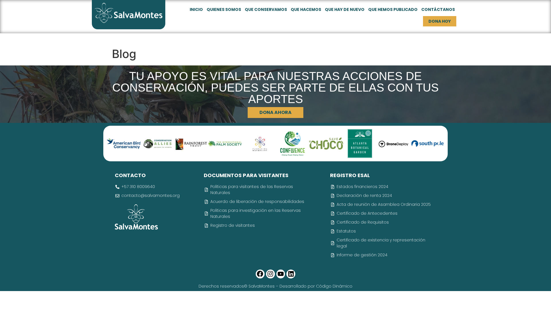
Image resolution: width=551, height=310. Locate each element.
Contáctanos (438, 9)
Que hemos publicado (393, 9)
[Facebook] (260, 274)
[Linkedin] (290, 274)
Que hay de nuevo (344, 9)
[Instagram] (270, 274)
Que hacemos (306, 9)
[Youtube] (280, 274)
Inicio (196, 9)
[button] (112, 143)
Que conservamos (266, 9)
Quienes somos (224, 9)
